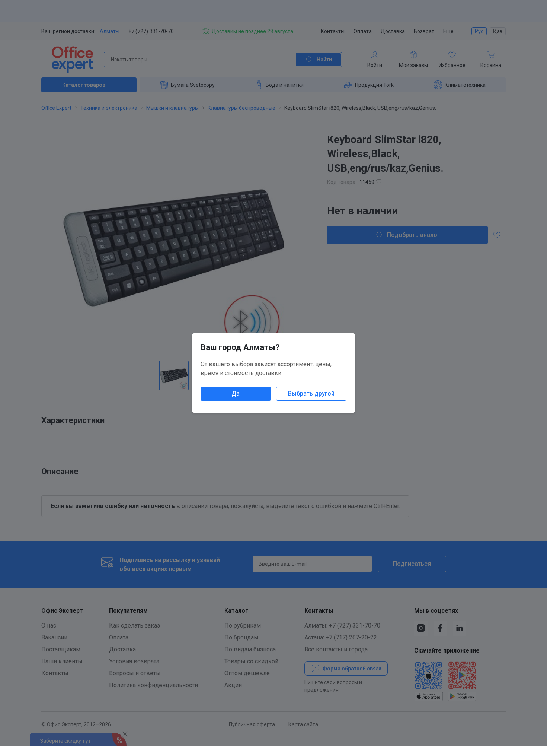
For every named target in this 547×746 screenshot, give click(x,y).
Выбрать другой (311, 393)
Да (235, 393)
